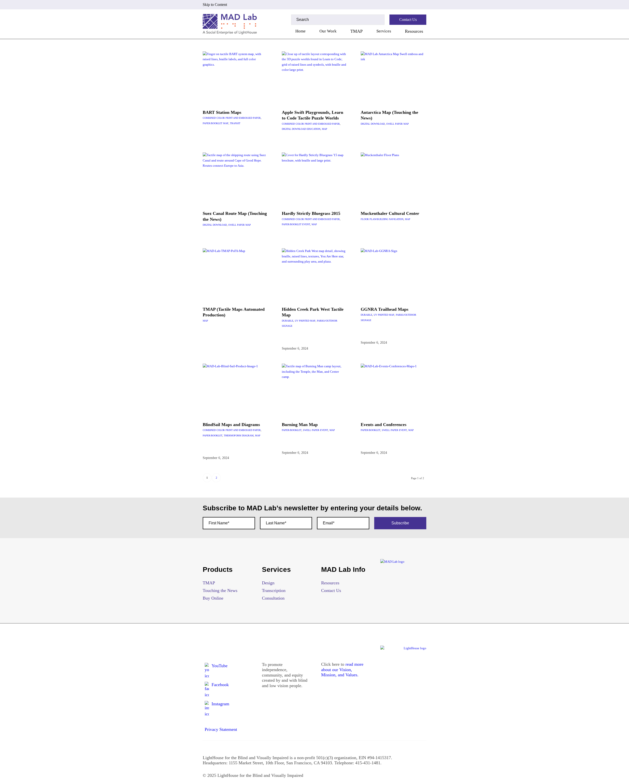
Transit (235, 123)
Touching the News (220, 590)
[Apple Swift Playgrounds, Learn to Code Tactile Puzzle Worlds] (314, 77)
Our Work (328, 31)
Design (268, 582)
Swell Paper (394, 123)
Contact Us (331, 590)
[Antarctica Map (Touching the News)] (393, 77)
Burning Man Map (300, 424)
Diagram (248, 435)
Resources (414, 31)
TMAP (356, 31)
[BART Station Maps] (235, 77)
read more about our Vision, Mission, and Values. (342, 669)
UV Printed (302, 320)
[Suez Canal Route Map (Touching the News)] (235, 179)
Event (306, 224)
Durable (287, 320)
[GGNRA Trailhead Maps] (393, 274)
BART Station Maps (222, 112)
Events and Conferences (383, 424)
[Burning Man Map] (314, 390)
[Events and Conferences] (393, 390)
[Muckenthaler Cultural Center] (393, 179)
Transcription (274, 590)
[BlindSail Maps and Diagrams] (235, 390)
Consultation (273, 598)
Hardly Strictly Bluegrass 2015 (311, 213)
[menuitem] (300, 31)
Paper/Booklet (212, 123)
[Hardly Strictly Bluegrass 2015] (314, 179)
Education (313, 129)
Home (300, 31)
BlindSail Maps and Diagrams (231, 424)
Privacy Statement (221, 729)
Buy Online (213, 598)
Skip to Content (215, 4)
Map (226, 123)
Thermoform (232, 435)
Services (383, 31)
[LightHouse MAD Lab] (230, 24)
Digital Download (294, 129)
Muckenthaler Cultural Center (390, 213)
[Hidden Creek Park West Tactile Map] (314, 274)
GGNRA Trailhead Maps (384, 309)
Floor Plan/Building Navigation (382, 219)
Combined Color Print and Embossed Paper (232, 118)
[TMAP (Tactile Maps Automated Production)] (235, 274)
